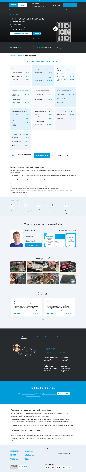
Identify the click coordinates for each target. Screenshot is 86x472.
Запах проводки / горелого (42, 111)
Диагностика (60, 337)
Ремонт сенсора (38, 97)
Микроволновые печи (14, 459)
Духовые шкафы (13, 456)
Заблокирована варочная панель (64, 69)
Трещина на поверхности (64, 90)
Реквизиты (27, 452)
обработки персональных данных (33, 395)
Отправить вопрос (41, 155)
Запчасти (31, 337)
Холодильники (13, 460)
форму (27, 440)
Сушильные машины (14, 452)
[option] (26, 307)
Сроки (23, 337)
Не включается (16, 69)
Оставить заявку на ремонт (21, 33)
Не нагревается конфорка (42, 69)
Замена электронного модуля (17, 119)
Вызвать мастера (33, 245)
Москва (37, 3)
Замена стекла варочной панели (61, 97)
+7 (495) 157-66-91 (55, 5)
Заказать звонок (69, 5)
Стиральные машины (14, 450)
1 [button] (42, 319)
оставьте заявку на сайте (15, 211)
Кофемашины (13, 455)
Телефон (38, 393)
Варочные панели (13, 458)
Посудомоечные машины (15, 451)
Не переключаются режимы (20, 111)
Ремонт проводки (61, 76)
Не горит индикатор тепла (42, 90)
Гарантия (39, 337)
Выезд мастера (49, 337)
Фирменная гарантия (29, 451)
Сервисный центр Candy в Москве (17, 55)
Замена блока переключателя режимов (15, 124)
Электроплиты (13, 454)
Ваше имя (17, 393)
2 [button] (43, 319)
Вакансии (27, 459)
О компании (27, 450)
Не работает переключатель (20, 90)
